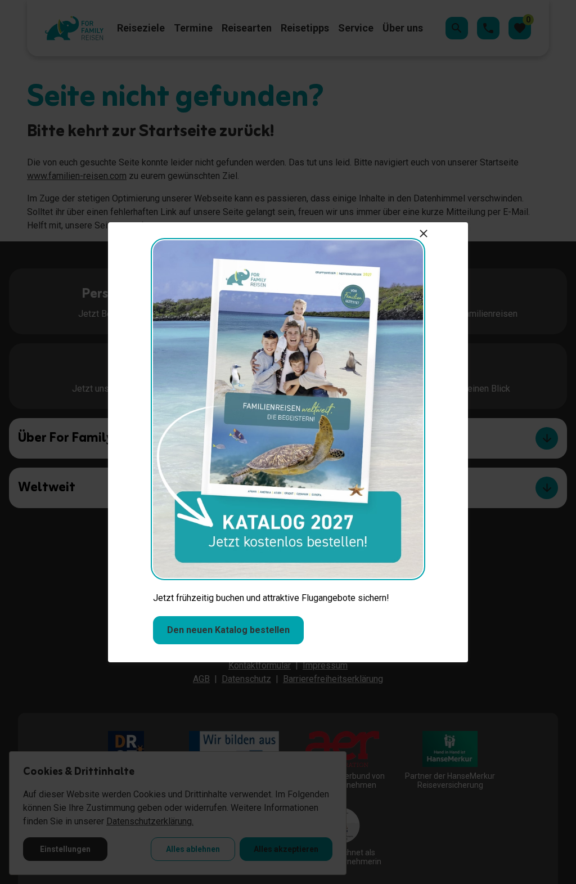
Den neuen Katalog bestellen (228, 630)
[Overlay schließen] (423, 234)
